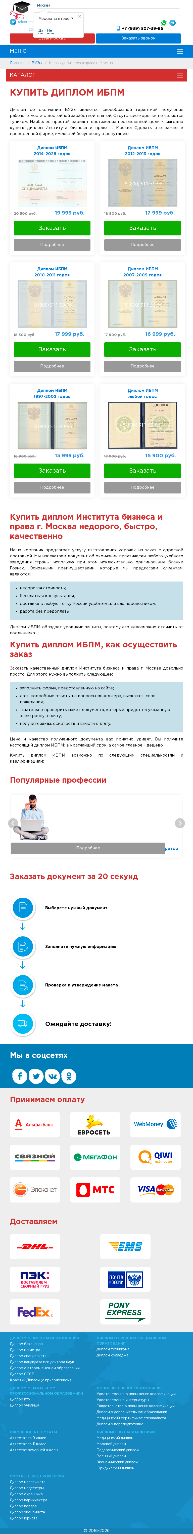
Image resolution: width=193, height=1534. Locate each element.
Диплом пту (20, 1399)
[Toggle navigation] (180, 51)
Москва (43, 5)
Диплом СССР (22, 1374)
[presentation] (13, 823)
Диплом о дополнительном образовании (131, 1412)
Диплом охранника (26, 1494)
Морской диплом (111, 1444)
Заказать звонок (138, 38)
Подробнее (52, 245)
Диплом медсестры (27, 1488)
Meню (18, 51)
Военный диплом (111, 1456)
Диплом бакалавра (26, 1344)
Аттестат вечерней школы (34, 1450)
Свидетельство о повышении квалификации (135, 1406)
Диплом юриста (23, 1518)
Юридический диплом (115, 1468)
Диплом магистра (25, 1350)
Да (40, 30)
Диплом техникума (112, 1349)
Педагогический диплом (117, 1450)
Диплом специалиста (28, 1356)
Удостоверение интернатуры (122, 1400)
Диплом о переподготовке (119, 1424)
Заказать (52, 228)
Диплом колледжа (112, 1355)
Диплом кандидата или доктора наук (42, 1362)
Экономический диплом (117, 1462)
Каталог (22, 75)
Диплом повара (23, 1506)
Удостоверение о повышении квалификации (136, 1394)
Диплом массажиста (27, 1482)
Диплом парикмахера (28, 1500)
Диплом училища (24, 1405)
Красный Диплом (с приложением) (40, 1380)
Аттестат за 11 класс (28, 1444)
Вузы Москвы (52, 38)
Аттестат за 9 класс (28, 1438)
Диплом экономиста (27, 1512)
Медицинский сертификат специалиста (131, 1418)
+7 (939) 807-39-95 (142, 29)
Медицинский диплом (114, 1438)
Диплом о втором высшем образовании (45, 1368)
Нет (50, 30)
